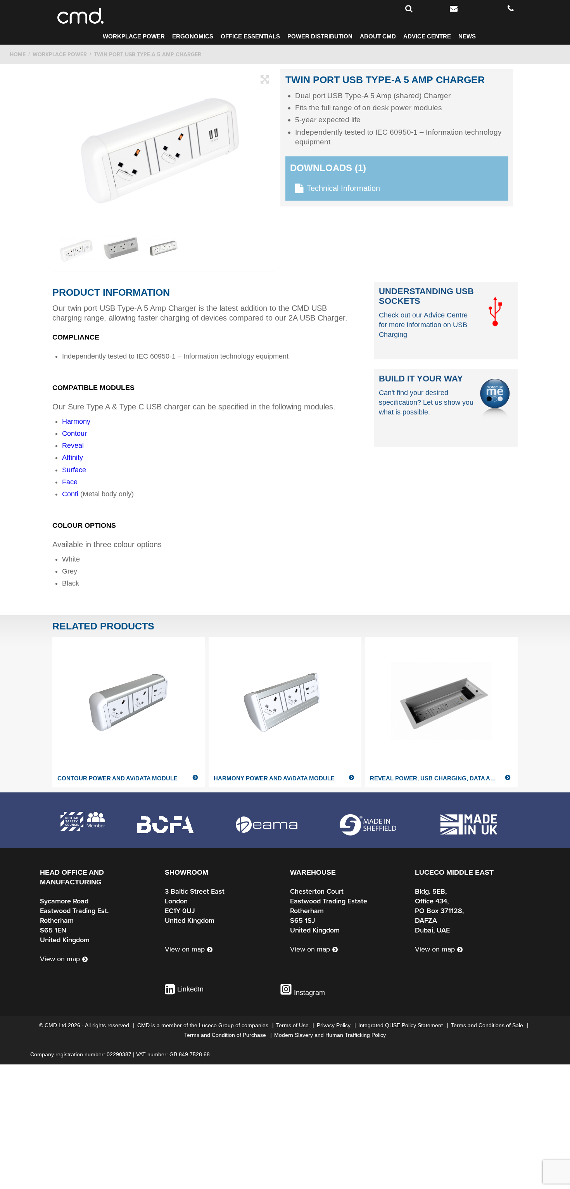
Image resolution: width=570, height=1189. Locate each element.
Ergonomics (192, 36)
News (467, 36)
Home (18, 54)
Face (70, 482)
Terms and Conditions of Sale (488, 1025)
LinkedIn (190, 989)
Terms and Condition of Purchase (226, 1035)
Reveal (73, 445)
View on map (60, 959)
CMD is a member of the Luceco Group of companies (203, 1025)
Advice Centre (427, 36)
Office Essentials (250, 36)
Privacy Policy (334, 1025)
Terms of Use (293, 1025)
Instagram (308, 993)
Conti (70, 494)
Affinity (72, 457)
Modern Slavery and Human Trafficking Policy (330, 1035)
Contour (74, 433)
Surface (74, 470)
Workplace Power (134, 36)
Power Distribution (319, 36)
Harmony (76, 421)
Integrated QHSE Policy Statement (401, 1025)
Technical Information (343, 188)
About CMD (378, 36)
